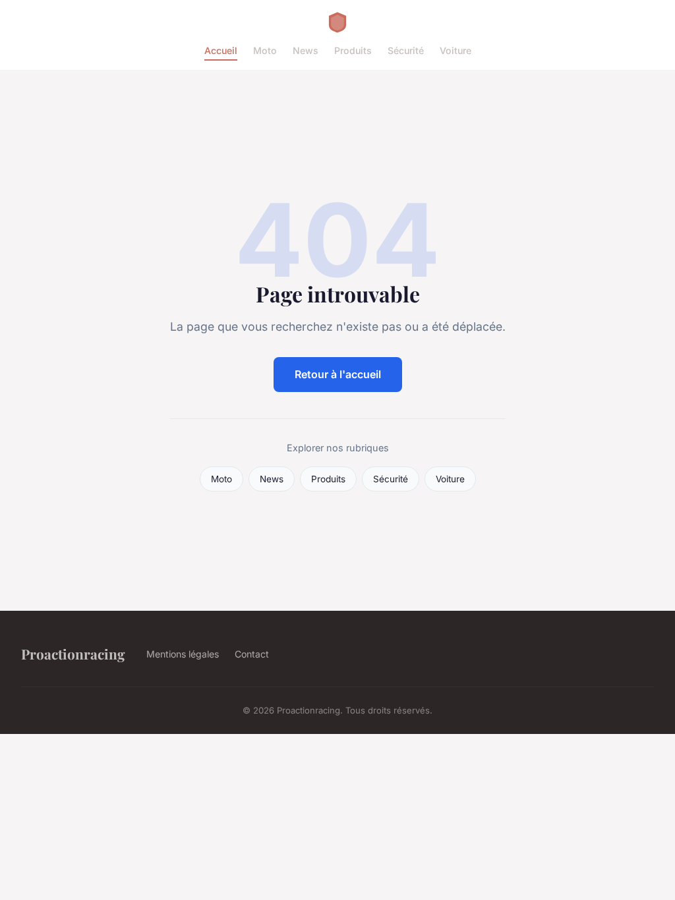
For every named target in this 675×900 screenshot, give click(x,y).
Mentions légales (182, 654)
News (305, 50)
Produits (353, 50)
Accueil (220, 50)
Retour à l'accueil (338, 374)
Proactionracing (73, 653)
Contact (252, 654)
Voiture (455, 50)
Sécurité (406, 50)
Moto (265, 50)
